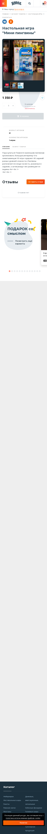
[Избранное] (36, 2)
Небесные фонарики (33, 808)
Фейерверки (8, 796)
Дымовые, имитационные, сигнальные (31, 800)
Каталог (9, 787)
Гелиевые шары (31, 812)
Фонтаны (7, 812)
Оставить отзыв (35, 182)
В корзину (24, 116)
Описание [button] (6, 146)
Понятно (23, 823)
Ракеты (6, 804)
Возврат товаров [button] (19, 146)
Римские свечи (9, 808)
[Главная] (16, 3)
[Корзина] (43, 3)
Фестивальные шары (12, 800)
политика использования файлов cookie (23, 818)
